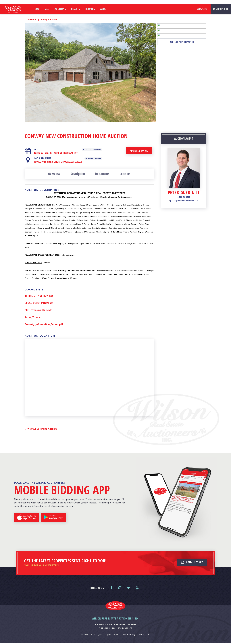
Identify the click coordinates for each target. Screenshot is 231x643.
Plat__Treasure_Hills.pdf (38, 310)
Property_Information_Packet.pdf (44, 324)
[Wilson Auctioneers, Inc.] (13, 13)
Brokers (90, 9)
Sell (47, 9)
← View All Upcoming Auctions (41, 19)
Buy (37, 9)
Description (77, 173)
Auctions (60, 9)
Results (75, 9)
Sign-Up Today (194, 562)
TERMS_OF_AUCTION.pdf (39, 295)
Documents (102, 173)
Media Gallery (129, 635)
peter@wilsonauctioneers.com (184, 201)
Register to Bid (139, 150)
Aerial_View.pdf (33, 317)
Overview (54, 173)
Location (125, 173)
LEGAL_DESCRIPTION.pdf (39, 302)
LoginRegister (220, 8)
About (104, 9)
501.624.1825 (202, 8)
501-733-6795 (184, 197)
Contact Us (144, 635)
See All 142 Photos (184, 41)
